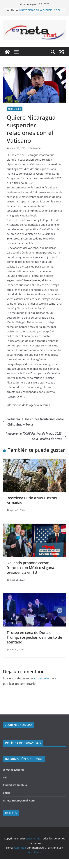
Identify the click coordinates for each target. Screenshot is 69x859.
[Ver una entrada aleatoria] (61, 51)
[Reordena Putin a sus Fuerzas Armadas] (34, 461)
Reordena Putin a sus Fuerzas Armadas (32, 500)
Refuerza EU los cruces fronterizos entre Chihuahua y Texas (35, 421)
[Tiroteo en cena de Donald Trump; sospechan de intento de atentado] (34, 596)
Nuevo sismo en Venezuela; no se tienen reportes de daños (40, 11)
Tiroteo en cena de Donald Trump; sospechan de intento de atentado (34, 637)
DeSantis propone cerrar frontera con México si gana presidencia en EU (30, 567)
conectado (41, 678)
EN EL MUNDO (14, 109)
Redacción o (36, 148)
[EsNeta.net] (7, 51)
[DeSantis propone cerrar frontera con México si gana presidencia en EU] (34, 526)
